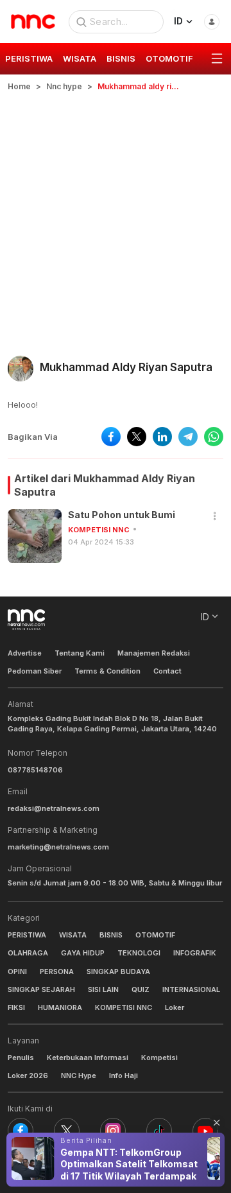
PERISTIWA (27, 934)
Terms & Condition (107, 670)
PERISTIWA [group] (29, 58)
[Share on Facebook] (111, 436)
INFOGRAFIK (194, 952)
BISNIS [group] (121, 58)
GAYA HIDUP (83, 952)
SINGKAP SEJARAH (41, 989)
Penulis (21, 1057)
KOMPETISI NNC (99, 529)
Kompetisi (159, 1057)
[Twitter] (67, 1131)
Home (19, 86)
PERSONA (57, 971)
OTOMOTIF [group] (169, 58)
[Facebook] (20, 1131)
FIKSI (16, 1007)
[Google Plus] (205, 1131)
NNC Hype (78, 1075)
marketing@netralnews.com (58, 846)
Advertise (25, 653)
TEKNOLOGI (138, 952)
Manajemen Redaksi (153, 653)
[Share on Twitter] (136, 436)
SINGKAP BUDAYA (118, 971)
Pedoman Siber (35, 670)
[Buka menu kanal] (216, 59)
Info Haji (123, 1075)
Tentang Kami (80, 653)
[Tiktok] (159, 1131)
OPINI (17, 971)
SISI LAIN (103, 989)
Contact (167, 670)
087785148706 (35, 769)
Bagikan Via (33, 436)
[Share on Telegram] (188, 436)
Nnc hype (64, 86)
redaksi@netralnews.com (53, 808)
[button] (215, 516)
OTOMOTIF (155, 934)
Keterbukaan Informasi (87, 1057)
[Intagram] (113, 1131)
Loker (174, 1007)
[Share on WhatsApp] (213, 436)
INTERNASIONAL (191, 989)
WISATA (73, 934)
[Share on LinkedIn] (162, 436)
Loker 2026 (28, 1075)
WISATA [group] (79, 58)
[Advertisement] (115, 214)
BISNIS (111, 934)
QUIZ (141, 989)
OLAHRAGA (28, 952)
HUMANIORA (60, 1007)
